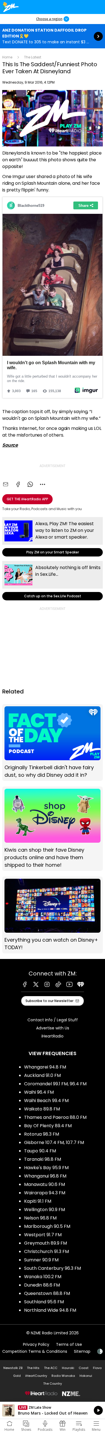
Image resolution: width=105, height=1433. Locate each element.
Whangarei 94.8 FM (45, 1067)
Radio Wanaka (63, 1375)
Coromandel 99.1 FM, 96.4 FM (55, 1084)
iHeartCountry (36, 1375)
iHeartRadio (52, 1036)
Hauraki (68, 1368)
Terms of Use (69, 1344)
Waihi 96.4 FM (39, 1092)
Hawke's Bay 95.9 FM (46, 1167)
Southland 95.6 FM (44, 1302)
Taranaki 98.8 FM (42, 1159)
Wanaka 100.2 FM (42, 1276)
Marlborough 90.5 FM (47, 1226)
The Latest (32, 57)
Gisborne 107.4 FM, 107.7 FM (54, 1142)
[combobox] (42, 484)
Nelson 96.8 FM (40, 1218)
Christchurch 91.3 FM (46, 1251)
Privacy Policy (36, 1344)
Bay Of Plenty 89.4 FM (48, 1125)
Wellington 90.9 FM (44, 1209)
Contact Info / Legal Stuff (52, 1020)
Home (7, 57)
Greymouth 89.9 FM (45, 1243)
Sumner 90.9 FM (41, 1260)
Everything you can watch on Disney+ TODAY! (52, 915)
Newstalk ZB (12, 1368)
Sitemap (82, 1351)
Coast (83, 1368)
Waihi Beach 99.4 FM (46, 1100)
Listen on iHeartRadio (52, 1410)
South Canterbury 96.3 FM (52, 1268)
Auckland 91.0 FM (42, 1075)
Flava (97, 1368)
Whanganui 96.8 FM (45, 1176)
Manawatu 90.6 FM (44, 1184)
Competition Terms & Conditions (34, 1351)
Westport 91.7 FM (43, 1234)
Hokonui (86, 1375)
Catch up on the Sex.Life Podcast (52, 580)
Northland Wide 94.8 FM (50, 1310)
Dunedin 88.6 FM (42, 1285)
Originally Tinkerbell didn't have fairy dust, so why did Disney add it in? (52, 742)
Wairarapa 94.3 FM (44, 1193)
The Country (52, 1383)
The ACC (50, 1368)
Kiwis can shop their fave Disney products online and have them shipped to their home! (52, 829)
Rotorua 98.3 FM (41, 1134)
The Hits (33, 1368)
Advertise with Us (52, 1028)
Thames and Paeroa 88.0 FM (55, 1117)
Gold (17, 1375)
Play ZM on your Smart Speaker (52, 536)
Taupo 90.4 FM (40, 1151)
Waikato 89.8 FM (42, 1109)
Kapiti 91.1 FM (37, 1201)
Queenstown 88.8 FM (47, 1293)
